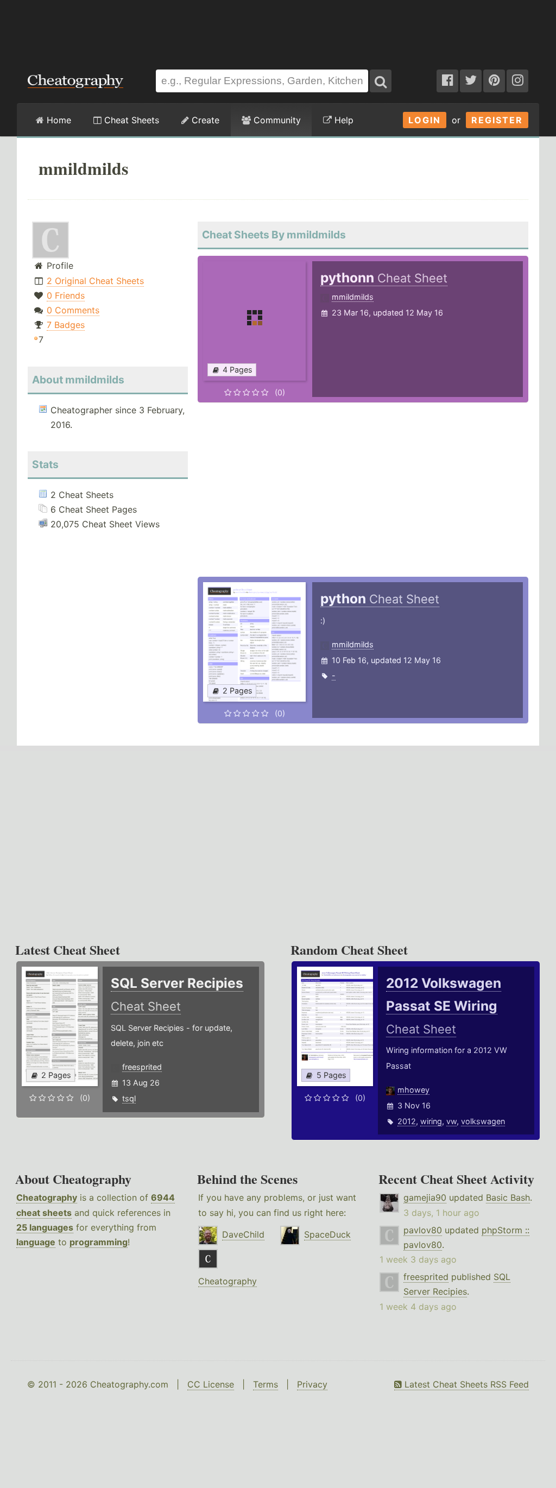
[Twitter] (471, 81)
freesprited (142, 1066)
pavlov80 (422, 1230)
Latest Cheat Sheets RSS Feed (465, 1384)
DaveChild (243, 1234)
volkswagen (483, 1121)
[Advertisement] (278, 29)
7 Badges (66, 324)
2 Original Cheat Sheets (95, 280)
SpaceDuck (327, 1234)
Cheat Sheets (130, 120)
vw (451, 1121)
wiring (431, 1121)
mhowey (413, 1089)
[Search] (380, 81)
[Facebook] (447, 81)
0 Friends (66, 295)
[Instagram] (517, 81)
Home (57, 120)
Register (497, 120)
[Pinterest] (494, 81)
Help (342, 120)
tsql (129, 1098)
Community (276, 120)
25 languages (44, 1227)
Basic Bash (508, 1197)
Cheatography (46, 1197)
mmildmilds (353, 296)
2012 (406, 1121)
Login (424, 120)
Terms (265, 1384)
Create (204, 120)
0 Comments (73, 310)
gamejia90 (424, 1197)
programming (99, 1242)
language (35, 1242)
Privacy (312, 1384)
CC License (210, 1384)
